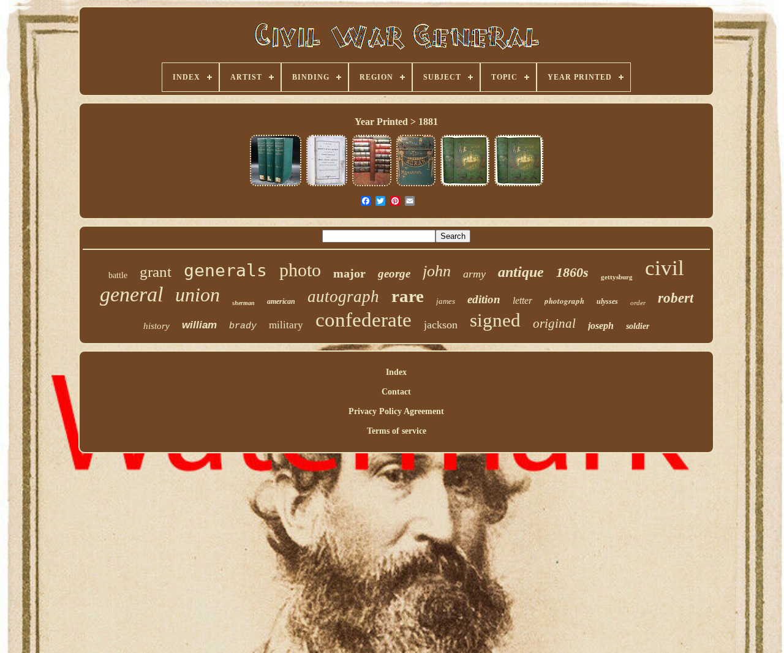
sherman (243, 303)
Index (396, 372)
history (156, 326)
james (445, 301)
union (197, 295)
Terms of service (396, 431)
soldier (637, 326)
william (199, 325)
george (394, 273)
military (286, 325)
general (131, 294)
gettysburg (617, 277)
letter (522, 300)
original (554, 323)
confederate (363, 320)
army (474, 274)
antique (521, 272)
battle (117, 275)
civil (664, 268)
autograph (343, 296)
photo (300, 270)
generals (225, 270)
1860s (572, 272)
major (349, 273)
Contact (396, 391)
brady (243, 326)
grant (156, 271)
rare (407, 296)
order (638, 302)
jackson (441, 325)
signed (495, 320)
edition (483, 299)
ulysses (607, 301)
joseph (601, 325)
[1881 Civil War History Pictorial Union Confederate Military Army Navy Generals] (465, 184)
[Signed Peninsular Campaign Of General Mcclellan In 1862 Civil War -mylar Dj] (372, 184)
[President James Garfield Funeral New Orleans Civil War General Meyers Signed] (327, 184)
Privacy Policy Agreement (396, 411)
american (281, 301)
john (437, 271)
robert (675, 298)
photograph (564, 300)
